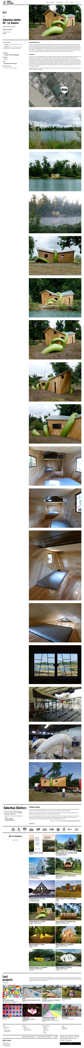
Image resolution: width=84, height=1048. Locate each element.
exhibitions (45, 1028)
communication (59, 2)
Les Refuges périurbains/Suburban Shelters (70, 820)
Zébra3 (16, 55)
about (47, 2)
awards (45, 1032)
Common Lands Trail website (44, 1036)
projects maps (27, 1028)
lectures (45, 1027)
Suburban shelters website (28, 1036)
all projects (5, 982)
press (44, 1031)
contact (72, 2)
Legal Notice (64, 1028)
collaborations (7, 1030)
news (66, 2)
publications (46, 1030)
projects (52, 2)
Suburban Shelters (7, 29)
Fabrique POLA (7, 1031)
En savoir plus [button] (68, 1040)
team (5, 1028)
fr (79, 2)
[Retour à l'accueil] (5, 2)
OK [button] (70, 1043)
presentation (6, 1027)
